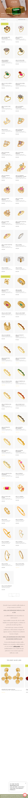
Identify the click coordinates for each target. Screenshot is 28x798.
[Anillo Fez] (7, 511)
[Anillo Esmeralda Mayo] (21, 372)
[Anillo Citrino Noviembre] (21, 442)
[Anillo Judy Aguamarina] (21, 281)
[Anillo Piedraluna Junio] (7, 395)
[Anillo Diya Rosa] (21, 555)
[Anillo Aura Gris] (21, 51)
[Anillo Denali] (21, 533)
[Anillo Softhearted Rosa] (7, 236)
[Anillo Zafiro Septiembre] (21, 418)
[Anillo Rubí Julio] (21, 395)
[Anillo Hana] (21, 259)
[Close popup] (25, 783)
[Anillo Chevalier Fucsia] (7, 488)
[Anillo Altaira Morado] (7, 190)
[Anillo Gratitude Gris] (7, 98)
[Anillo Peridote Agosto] (7, 418)
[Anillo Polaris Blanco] (7, 144)
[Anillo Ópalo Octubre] (7, 442)
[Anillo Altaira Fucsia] (21, 190)
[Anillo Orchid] (21, 465)
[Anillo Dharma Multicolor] (21, 98)
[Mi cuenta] (23, 2)
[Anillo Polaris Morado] (21, 144)
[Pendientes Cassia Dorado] (12, 676)
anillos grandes (16, 646)
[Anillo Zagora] (7, 533)
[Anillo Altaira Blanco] (7, 213)
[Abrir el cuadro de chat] (25, 795)
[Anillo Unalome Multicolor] (7, 28)
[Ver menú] (2, 2)
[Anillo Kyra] (7, 555)
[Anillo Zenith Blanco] (21, 28)
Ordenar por (22, 19)
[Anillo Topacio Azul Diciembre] (7, 465)
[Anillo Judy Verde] (21, 304)
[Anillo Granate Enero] (21, 326)
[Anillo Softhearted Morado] (21, 213)
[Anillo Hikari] (7, 259)
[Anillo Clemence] (7, 326)
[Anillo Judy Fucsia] (7, 304)
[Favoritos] (19, 2)
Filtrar (3, 19)
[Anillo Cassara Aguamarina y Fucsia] (21, 167)
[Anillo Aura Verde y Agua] (7, 75)
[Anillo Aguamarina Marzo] (21, 349)
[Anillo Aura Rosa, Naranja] (21, 75)
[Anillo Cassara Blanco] (7, 167)
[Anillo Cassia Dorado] (7, 281)
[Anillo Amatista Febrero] (7, 349)
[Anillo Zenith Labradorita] (7, 51)
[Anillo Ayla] (7, 121)
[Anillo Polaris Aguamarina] (21, 121)
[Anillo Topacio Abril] (7, 372)
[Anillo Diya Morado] (7, 577)
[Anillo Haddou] (21, 511)
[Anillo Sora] (21, 236)
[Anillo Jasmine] (21, 488)
